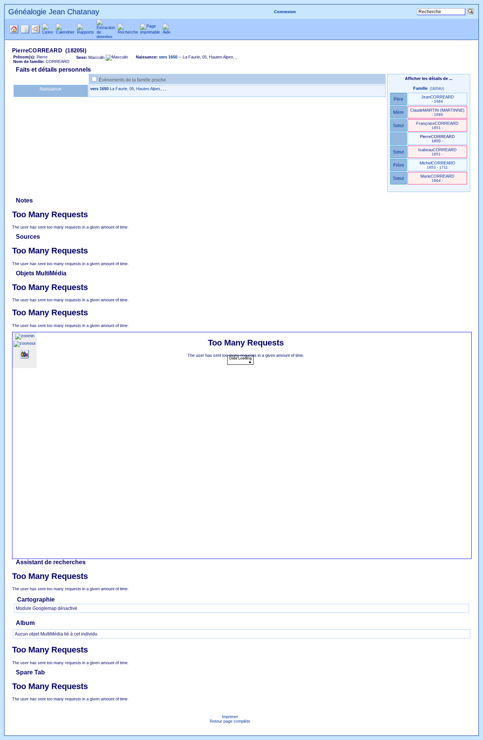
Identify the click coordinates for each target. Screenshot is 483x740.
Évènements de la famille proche (132, 80)
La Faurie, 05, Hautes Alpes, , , (138, 88)
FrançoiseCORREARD (437, 125)
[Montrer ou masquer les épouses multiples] (24, 357)
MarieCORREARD (437, 178)
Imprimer (230, 716)
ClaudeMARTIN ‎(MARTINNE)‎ (437, 112)
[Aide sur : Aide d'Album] (46, 624)
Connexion (285, 11)
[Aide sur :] (24, 364)
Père (398, 99)
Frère (398, 165)
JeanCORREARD (437, 99)
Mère (398, 112)
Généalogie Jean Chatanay (53, 12)
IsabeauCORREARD (437, 151)
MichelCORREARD (437, 165)
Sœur (398, 125)
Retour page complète (230, 721)
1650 (104, 88)
